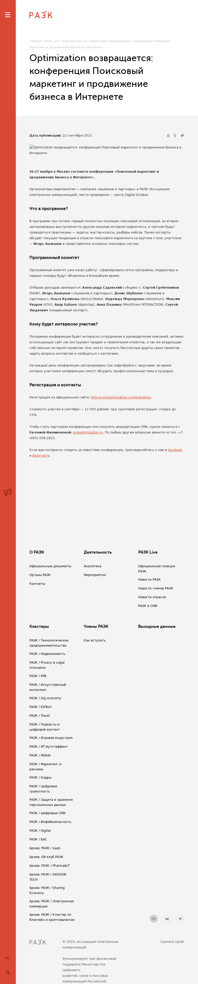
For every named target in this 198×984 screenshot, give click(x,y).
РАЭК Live (51, 41)
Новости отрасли (74, 41)
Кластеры (39, 626)
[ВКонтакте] (169, 136)
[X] (182, 136)
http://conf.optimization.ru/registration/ (121, 397)
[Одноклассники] (175, 136)
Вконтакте (40, 455)
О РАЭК (36, 552)
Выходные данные (157, 626)
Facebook (175, 450)
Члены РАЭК (96, 626)
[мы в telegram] (180, 919)
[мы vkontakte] (167, 919)
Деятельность (98, 552)
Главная (35, 41)
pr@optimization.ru (88, 432)
